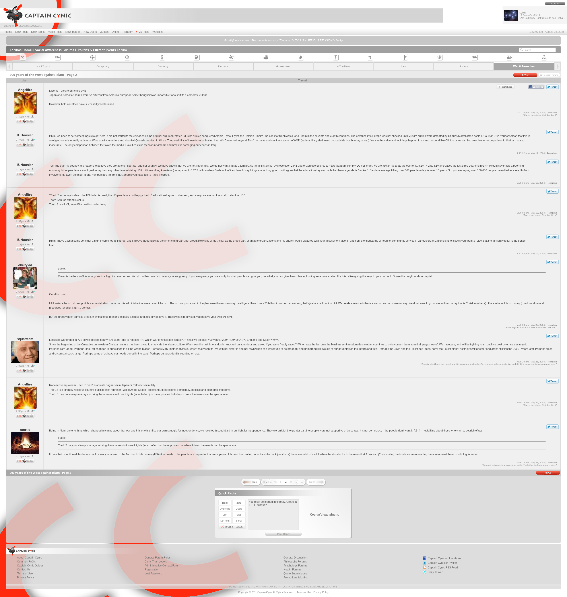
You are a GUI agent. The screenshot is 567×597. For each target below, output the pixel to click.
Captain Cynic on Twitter (442, 562)
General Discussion (295, 557)
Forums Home (21, 50)
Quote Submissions (295, 573)
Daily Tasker (435, 572)
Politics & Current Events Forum (102, 50)
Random (128, 31)
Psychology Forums (295, 565)
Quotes (104, 31)
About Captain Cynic (29, 557)
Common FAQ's (26, 561)
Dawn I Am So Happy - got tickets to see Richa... (542, 15)
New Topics (38, 31)
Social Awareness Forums (54, 50)
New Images (72, 31)
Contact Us (23, 569)
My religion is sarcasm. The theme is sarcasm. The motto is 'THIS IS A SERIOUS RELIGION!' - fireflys (283, 40)
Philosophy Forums (295, 561)
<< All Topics (43, 66)
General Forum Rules (158, 557)
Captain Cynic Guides (30, 565)
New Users (90, 31)
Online (116, 31)
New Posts (21, 31)
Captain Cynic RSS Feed (443, 567)
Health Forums (292, 569)
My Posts (143, 31)
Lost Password (153, 573)
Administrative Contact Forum (162, 565)
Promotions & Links (295, 577)
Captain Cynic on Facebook (444, 558)
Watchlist (157, 31)
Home (8, 31)
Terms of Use (25, 573)
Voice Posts (55, 31)
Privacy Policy (25, 577)
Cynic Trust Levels (156, 561)
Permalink (552, 112)
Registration (152, 569)
